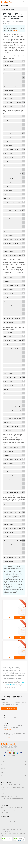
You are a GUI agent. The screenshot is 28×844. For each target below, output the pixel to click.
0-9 (15, 821)
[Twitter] (9, 746)
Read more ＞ (16, 30)
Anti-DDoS (18, 784)
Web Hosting (22, 787)
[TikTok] (15, 746)
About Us (8, 829)
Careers (3, 829)
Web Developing (11, 810)
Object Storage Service (6, 787)
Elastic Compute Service (7, 784)
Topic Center (4, 807)
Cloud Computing (12, 807)
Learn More (8, 617)
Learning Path (4, 801)
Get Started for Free (9, 708)
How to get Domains (6, 798)
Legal (20, 829)
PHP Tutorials (4, 812)
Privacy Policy (14, 829)
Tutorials (18, 810)
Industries (19, 807)
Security (3, 789)
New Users (11, 801)
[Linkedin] (5, 746)
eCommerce (16, 787)
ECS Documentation (12, 796)
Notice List (3, 831)
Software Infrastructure (17, 798)
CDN (14, 784)
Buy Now (20, 617)
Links (8, 831)
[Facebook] (2, 746)
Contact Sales (14, 720)
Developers (3, 810)
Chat (5, 720)
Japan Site (3, 796)
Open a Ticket (7, 729)
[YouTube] (12, 746)
